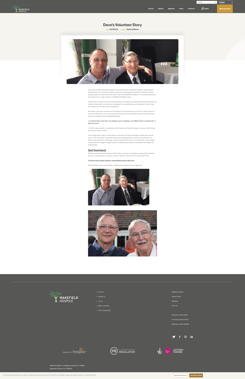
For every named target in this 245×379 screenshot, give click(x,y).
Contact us (191, 8)
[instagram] (185, 337)
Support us (171, 8)
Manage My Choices (180, 375)
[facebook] (179, 337)
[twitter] (174, 337)
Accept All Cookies (196, 375)
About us (160, 8)
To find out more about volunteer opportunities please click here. (111, 160)
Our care (151, 8)
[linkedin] (192, 337)
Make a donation (224, 9)
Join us (181, 8)
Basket (206, 8)
